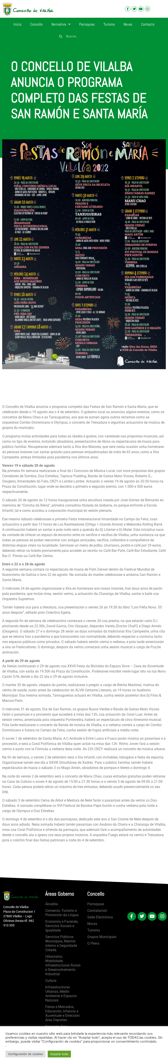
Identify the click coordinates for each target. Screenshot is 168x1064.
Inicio (17, 24)
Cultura (50, 980)
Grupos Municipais (101, 937)
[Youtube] (141, 9)
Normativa (58, 24)
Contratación (97, 911)
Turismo (109, 24)
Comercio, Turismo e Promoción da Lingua (62, 913)
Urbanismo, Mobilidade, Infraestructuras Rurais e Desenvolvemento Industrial (62, 965)
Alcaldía (51, 904)
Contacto (147, 24)
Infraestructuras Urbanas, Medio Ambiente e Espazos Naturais (61, 993)
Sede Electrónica (100, 917)
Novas (128, 24)
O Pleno (93, 943)
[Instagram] (147, 9)
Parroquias (87, 24)
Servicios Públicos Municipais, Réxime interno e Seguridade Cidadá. (61, 943)
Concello (36, 24)
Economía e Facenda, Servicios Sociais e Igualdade (61, 925)
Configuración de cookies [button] (25, 1054)
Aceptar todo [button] (59, 1054)
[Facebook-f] (127, 9)
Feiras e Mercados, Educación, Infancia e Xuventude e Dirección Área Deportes (62, 1013)
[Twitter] (134, 9)
